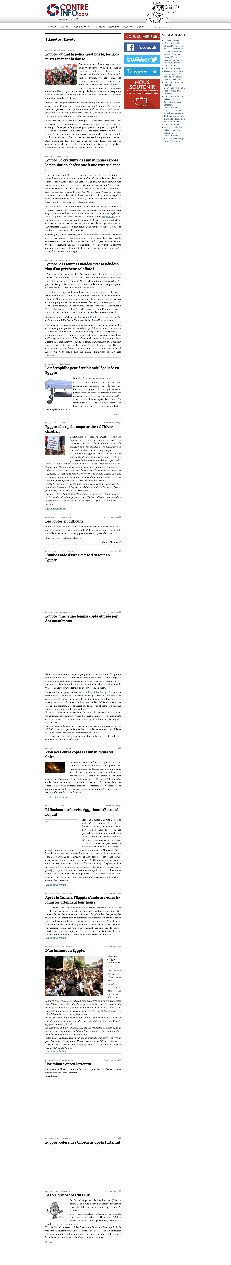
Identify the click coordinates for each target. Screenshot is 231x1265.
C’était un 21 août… (172, 43)
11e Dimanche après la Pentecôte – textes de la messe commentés (174, 119)
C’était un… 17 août (172, 68)
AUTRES (140, 27)
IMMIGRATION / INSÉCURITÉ (107, 27)
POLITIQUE (51, 27)
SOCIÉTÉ (128, 27)
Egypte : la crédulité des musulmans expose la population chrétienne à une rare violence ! (82, 164)
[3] (52, 871)
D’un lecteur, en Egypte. (65, 950)
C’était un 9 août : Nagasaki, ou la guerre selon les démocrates (174, 110)
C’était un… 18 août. (172, 66)
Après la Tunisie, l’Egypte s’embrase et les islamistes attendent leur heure (82, 900)
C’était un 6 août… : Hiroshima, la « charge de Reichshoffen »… (174, 139)
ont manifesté (66, 179)
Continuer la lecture (55, 509)
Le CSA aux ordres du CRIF (67, 1194)
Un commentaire (111, 893)
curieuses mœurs (98, 378)
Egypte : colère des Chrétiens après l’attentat (82, 1142)
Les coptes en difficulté (64, 521)
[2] (93, 823)
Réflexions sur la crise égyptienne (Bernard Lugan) (81, 812)
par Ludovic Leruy (67, 50)
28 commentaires (111, 612)
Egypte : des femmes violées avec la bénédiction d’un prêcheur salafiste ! (82, 266)
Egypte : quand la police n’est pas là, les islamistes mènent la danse (82, 56)
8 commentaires (111, 423)
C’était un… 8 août (171, 124)
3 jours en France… (172, 40)
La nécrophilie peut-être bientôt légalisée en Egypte (82, 370)
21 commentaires (111, 517)
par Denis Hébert (66, 612)
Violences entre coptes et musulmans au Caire (79, 754)
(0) (117, 748)
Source (117, 414)
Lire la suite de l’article (57, 797)
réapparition (108, 217)
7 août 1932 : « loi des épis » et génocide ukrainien (173, 130)
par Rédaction (66, 364)
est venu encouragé (95, 292)
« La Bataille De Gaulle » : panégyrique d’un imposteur (174, 91)
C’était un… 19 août (172, 63)
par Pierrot (69, 423)
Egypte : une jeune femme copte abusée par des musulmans (81, 618)
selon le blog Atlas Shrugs (93, 693)
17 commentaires (111, 551)
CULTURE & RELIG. (81, 27)
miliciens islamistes (103, 71)
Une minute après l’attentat (68, 1063)
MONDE (64, 27)
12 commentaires (111, 806)
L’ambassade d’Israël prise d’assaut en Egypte (77, 557)
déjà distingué (97, 317)
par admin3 (66, 1138)
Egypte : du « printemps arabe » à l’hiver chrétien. (79, 429)
